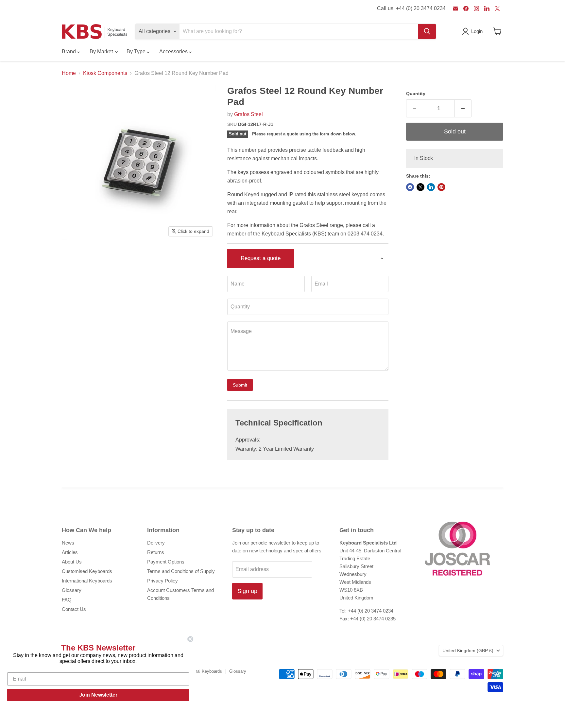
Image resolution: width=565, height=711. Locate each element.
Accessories (174, 51)
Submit (240, 385)
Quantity (415, 93)
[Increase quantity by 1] (463, 108)
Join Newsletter (98, 695)
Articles (70, 552)
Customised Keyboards (87, 571)
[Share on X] (420, 187)
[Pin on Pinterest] (441, 187)
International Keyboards (87, 580)
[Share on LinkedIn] (431, 187)
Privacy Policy (162, 580)
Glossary (71, 590)
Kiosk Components (105, 73)
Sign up (247, 591)
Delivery (156, 543)
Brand (69, 51)
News (68, 543)
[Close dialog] (190, 639)
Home (69, 73)
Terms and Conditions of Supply (181, 571)
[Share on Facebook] (410, 187)
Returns (155, 552)
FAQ (67, 599)
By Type (137, 51)
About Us (72, 561)
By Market (102, 51)
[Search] (427, 31)
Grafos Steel (248, 114)
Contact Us (74, 609)
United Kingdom (467, 650)
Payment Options (165, 561)
